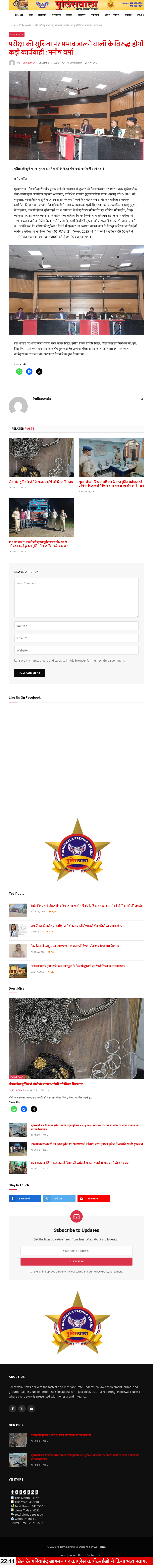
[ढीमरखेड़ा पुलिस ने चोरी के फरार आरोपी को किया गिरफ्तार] (41, 457)
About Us (75, 1555)
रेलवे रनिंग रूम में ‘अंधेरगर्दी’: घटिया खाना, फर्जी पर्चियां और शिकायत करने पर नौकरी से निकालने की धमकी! (87, 906)
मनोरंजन (56, 15)
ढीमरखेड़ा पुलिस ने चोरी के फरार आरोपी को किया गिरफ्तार (41, 482)
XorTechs (99, 1546)
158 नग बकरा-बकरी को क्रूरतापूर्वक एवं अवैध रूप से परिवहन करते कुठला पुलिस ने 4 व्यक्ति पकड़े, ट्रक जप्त (38, 544)
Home (19, 15)
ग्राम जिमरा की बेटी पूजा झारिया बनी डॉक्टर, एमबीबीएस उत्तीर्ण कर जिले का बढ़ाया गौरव (76, 926)
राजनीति (42, 15)
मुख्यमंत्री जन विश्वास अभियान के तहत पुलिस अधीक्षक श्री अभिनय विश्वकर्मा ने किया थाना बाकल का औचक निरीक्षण (111, 484)
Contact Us (93, 1555)
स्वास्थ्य (95, 15)
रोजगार (82, 15)
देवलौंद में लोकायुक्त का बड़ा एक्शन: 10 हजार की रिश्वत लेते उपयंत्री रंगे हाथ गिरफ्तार (75, 946)
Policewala (25, 25)
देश (31, 15)
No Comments (74, 63)
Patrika (143, 15)
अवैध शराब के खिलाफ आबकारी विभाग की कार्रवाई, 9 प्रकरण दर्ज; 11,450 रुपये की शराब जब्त (80, 1163)
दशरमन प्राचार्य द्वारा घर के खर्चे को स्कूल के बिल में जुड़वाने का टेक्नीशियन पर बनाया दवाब (78, 966)
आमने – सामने (112, 15)
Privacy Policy (101, 1271)
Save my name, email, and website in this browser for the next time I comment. (72, 660)
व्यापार (69, 15)
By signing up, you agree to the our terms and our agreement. (78, 1271)
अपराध (128, 15)
